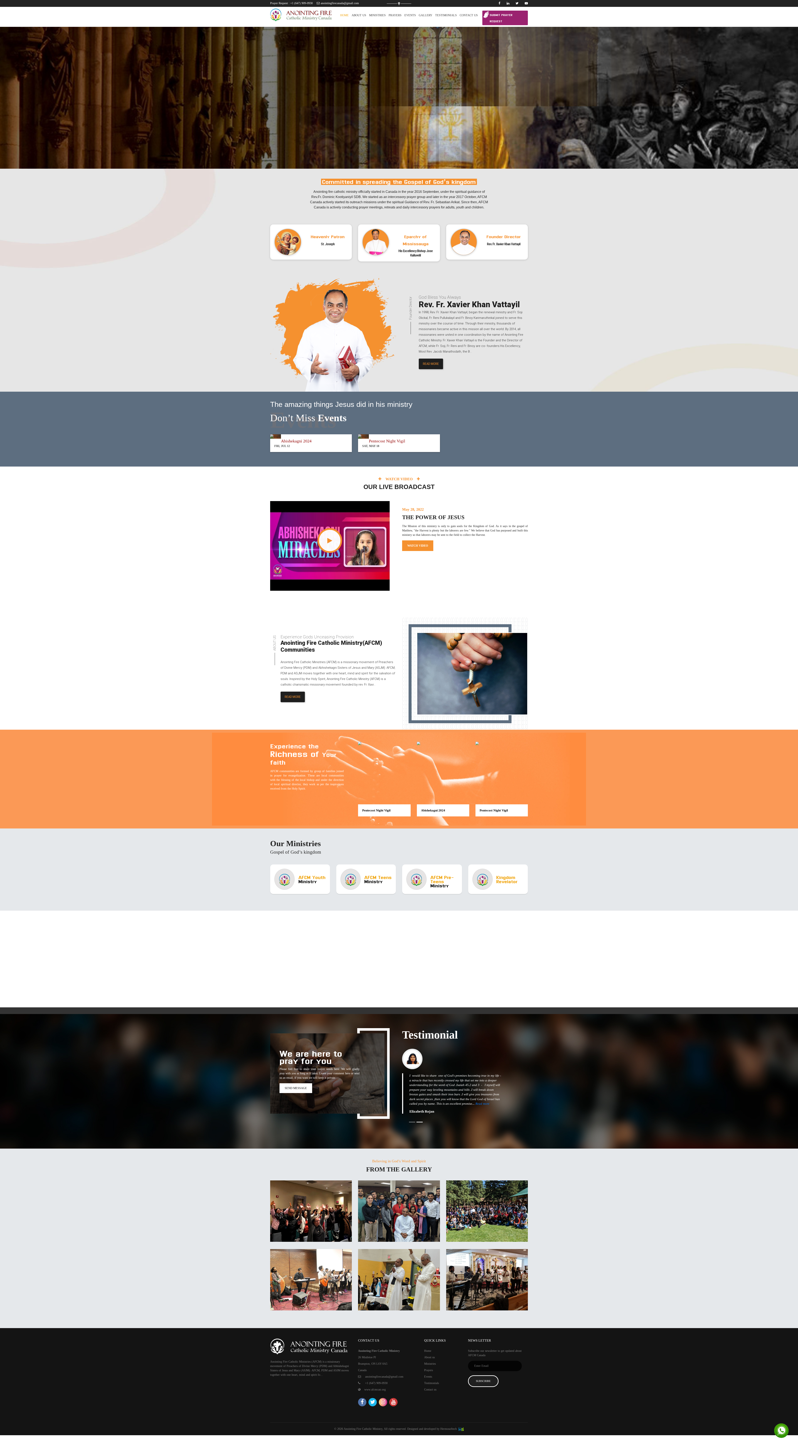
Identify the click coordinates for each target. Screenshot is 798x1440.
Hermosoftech (449, 1428)
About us (359, 15)
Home (344, 15)
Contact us (469, 15)
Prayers (428, 1370)
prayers (395, 15)
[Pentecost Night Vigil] (384, 743)
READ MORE (431, 363)
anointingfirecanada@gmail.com (340, 3)
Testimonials (431, 1383)
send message (296, 1088)
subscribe (483, 1381)
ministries (377, 15)
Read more (482, 1103)
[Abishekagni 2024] (443, 743)
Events (428, 1376)
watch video (417, 545)
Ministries (430, 1363)
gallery (425, 15)
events (410, 15)
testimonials (446, 15)
